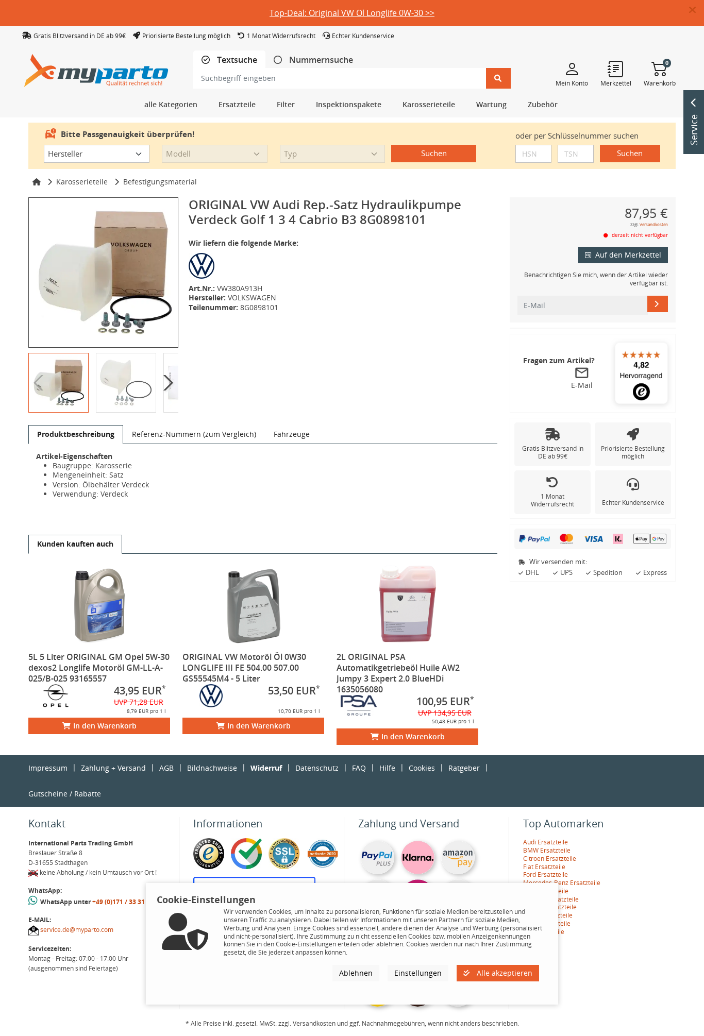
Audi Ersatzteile (545, 842)
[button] (696, 10)
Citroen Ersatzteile (549, 858)
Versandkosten (654, 224)
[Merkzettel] (616, 68)
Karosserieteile (82, 181)
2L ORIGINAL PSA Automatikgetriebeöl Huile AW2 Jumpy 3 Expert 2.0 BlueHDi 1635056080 (398, 673)
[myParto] (96, 68)
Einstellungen (418, 973)
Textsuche (236, 60)
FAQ (359, 768)
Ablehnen (356, 973)
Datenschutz (317, 768)
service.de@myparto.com (76, 929)
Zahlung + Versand (113, 768)
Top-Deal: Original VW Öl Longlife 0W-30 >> (352, 13)
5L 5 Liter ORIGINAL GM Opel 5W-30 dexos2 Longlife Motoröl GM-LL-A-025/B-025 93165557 (99, 667)
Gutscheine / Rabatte (64, 794)
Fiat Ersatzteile (544, 866)
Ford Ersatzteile (545, 874)
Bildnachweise (212, 768)
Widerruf (266, 768)
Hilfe (387, 768)
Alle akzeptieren (503, 973)
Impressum (48, 768)
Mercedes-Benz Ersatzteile (561, 882)
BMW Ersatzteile (547, 850)
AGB (166, 768)
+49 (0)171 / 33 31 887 (124, 901)
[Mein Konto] (571, 68)
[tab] (229, 60)
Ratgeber (464, 768)
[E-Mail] (657, 304)
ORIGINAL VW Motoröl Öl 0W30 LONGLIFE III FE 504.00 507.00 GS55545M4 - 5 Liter (244, 667)
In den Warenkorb (105, 726)
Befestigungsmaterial (160, 181)
